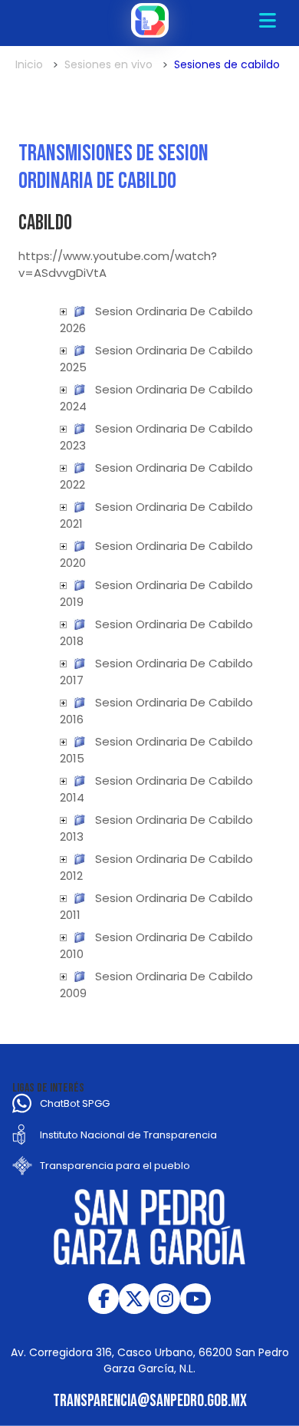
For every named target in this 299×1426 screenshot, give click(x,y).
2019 (70, 602)
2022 (71, 484)
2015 (70, 758)
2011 (68, 915)
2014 (70, 797)
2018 (70, 641)
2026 (71, 328)
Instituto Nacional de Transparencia (128, 1135)
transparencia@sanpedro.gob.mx (150, 1401)
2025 (72, 367)
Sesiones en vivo (108, 64)
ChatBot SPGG (75, 1103)
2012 (70, 876)
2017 (70, 680)
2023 (71, 445)
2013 (70, 836)
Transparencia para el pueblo (115, 1165)
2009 (72, 993)
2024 (72, 406)
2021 (70, 523)
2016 (70, 719)
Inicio (29, 64)
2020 (71, 563)
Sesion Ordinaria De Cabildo (174, 311)
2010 (70, 954)
